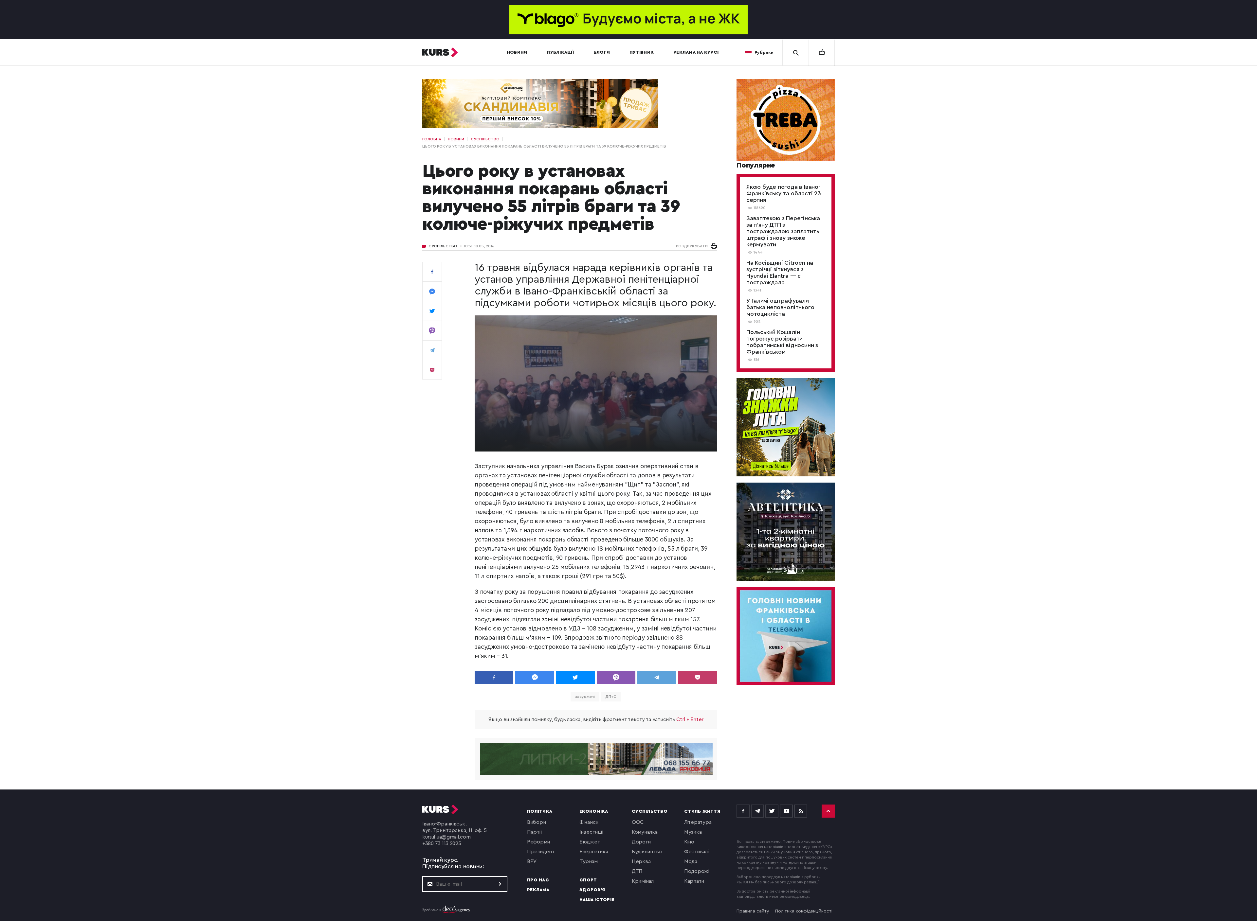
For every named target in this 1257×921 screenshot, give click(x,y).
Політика (539, 811)
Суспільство (442, 246)
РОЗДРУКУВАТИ (692, 246)
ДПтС (610, 697)
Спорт (588, 880)
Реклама (538, 890)
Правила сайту (753, 911)
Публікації (560, 52)
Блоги (601, 52)
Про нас (538, 880)
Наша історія (596, 899)
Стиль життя (702, 811)
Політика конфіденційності (803, 911)
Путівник (641, 52)
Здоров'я (592, 890)
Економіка (593, 811)
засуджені (585, 697)
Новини (517, 52)
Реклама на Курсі (696, 52)
